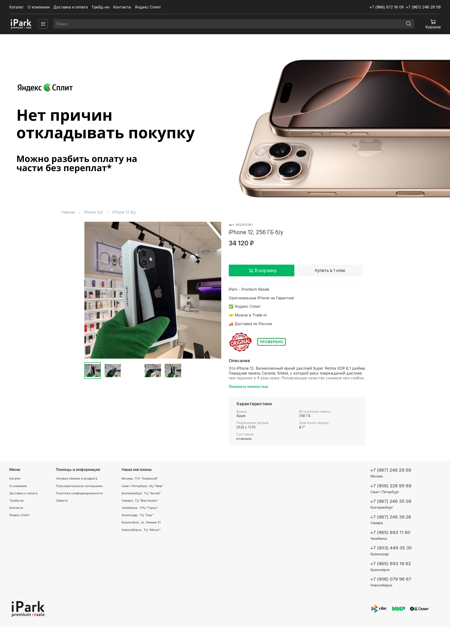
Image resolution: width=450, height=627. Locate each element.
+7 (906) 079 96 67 (390, 579)
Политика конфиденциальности (79, 493)
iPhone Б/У (93, 212)
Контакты (122, 7)
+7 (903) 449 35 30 (391, 548)
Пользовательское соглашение (79, 486)
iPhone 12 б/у (124, 212)
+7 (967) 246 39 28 (390, 517)
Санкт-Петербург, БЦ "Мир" (143, 486)
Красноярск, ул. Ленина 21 (141, 522)
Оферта (62, 500)
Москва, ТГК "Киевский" (140, 478)
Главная (68, 212)
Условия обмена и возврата (76, 478)
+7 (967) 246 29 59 (423, 7)
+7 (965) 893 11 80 (390, 532)
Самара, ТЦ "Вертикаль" (140, 500)
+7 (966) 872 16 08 (386, 7)
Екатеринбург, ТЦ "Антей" (141, 493)
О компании (39, 7)
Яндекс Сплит (148, 7)
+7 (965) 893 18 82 (390, 563)
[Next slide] (213, 290)
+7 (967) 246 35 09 (390, 501)
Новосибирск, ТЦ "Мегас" (141, 530)
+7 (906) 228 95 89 (390, 485)
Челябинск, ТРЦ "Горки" (140, 508)
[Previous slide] (92, 290)
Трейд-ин (100, 7)
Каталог (16, 7)
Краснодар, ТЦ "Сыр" (138, 515)
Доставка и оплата (70, 7)
